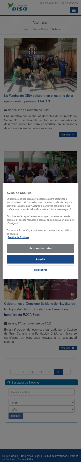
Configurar (40, 269)
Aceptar (40, 259)
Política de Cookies (18, 237)
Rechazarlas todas (40, 248)
